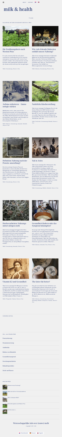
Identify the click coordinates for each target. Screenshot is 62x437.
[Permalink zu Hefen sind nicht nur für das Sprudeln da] (5, 393)
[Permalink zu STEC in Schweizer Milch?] (5, 399)
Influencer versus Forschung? (14, 385)
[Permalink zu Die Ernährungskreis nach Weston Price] (16, 46)
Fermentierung (9, 68)
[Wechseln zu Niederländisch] (35, 2)
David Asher (38, 121)
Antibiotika (6, 347)
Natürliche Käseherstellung (43, 104)
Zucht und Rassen (8, 370)
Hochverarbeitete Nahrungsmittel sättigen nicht (15, 225)
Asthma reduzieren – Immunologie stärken (15, 105)
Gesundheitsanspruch (9, 357)
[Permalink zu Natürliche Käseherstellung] (45, 101)
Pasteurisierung (7, 338)
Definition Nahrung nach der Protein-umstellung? (15, 162)
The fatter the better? (41, 282)
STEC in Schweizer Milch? (13, 397)
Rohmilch (25, 123)
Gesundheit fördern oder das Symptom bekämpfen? (44, 225)
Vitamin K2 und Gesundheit (14, 282)
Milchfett (44, 188)
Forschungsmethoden (9, 361)
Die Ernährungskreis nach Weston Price (14, 50)
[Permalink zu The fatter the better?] (45, 278)
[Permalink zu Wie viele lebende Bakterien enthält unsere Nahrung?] (45, 46)
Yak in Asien (37, 161)
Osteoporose (45, 300)
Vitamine (14, 299)
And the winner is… (12, 410)
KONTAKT (30, 2)
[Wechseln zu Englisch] (38, 2)
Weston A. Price (16, 68)
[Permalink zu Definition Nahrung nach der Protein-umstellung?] (16, 157)
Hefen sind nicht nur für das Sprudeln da (17, 391)
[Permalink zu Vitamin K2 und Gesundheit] (16, 278)
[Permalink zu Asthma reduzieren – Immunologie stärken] (16, 101)
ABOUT (24, 2)
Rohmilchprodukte (8, 366)
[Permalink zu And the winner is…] (5, 411)
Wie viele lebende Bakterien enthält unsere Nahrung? (44, 50)
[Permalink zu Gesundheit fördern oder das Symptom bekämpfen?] (45, 220)
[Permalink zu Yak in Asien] (45, 157)
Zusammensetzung (8, 343)
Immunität (20, 123)
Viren (46, 244)
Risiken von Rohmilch (9, 352)
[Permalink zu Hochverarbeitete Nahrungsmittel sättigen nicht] (16, 220)
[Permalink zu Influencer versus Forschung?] (5, 387)
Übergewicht (8, 299)
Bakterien (37, 68)
